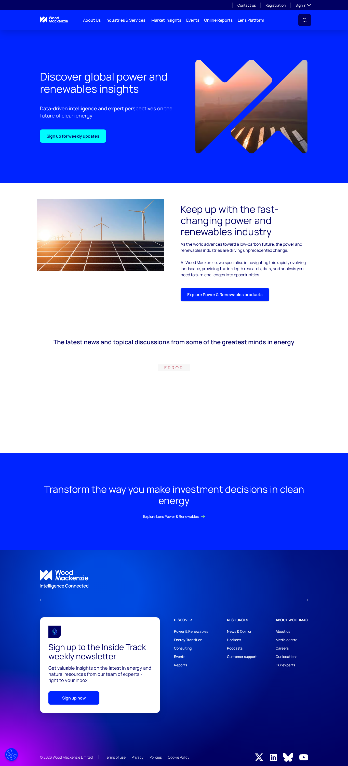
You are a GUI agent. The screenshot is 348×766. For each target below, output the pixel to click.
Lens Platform (251, 20)
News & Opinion (239, 631)
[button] (304, 20)
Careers (282, 648)
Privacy (137, 757)
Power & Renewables (191, 631)
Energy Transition (188, 639)
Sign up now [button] (74, 698)
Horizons (234, 639)
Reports (180, 665)
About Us (92, 20)
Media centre (286, 639)
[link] (174, 579)
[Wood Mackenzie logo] (54, 19)
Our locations (286, 656)
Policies (156, 757)
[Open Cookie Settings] (11, 754)
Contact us (246, 5)
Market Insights (166, 20)
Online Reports (218, 20)
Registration (275, 5)
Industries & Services (125, 20)
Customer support (242, 656)
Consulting (183, 648)
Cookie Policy (178, 757)
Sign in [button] (303, 5)
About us (283, 631)
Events (192, 20)
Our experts (285, 665)
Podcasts (235, 648)
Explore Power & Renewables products (225, 294)
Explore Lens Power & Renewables (171, 516)
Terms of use (115, 757)
